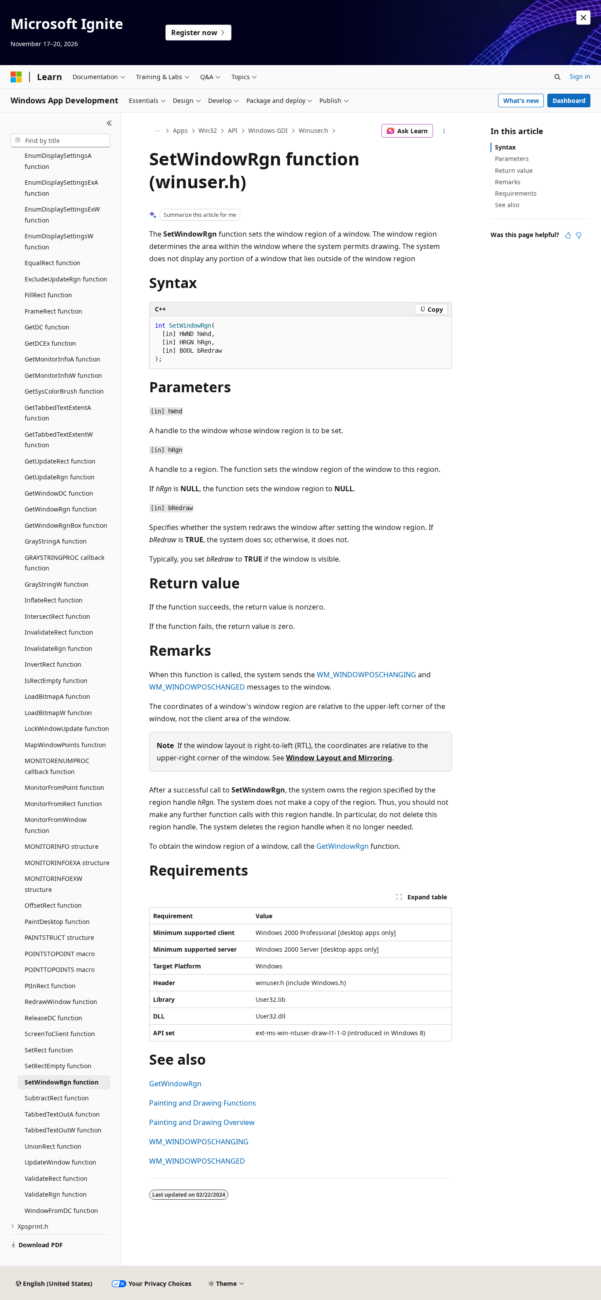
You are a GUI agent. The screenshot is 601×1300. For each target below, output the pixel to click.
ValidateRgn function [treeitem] (56, 1194)
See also (507, 205)
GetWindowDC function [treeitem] (59, 493)
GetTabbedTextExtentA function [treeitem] (58, 413)
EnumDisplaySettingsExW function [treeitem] (62, 214)
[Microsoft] (16, 77)
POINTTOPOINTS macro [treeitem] (60, 969)
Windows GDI (268, 130)
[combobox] (60, 141)
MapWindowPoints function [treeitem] (65, 745)
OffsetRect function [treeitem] (53, 905)
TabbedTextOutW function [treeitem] (63, 1130)
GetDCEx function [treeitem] (50, 343)
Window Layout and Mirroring (339, 758)
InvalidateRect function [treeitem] (59, 632)
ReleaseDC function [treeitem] (53, 1018)
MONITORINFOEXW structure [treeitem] (53, 884)
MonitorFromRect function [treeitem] (63, 804)
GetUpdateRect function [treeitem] (60, 461)
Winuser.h (313, 130)
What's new (521, 100)
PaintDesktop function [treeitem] (57, 921)
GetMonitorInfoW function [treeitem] (63, 375)
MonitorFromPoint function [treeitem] (64, 787)
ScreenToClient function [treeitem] (60, 1034)
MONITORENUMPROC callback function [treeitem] (57, 766)
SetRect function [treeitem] (49, 1050)
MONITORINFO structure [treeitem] (62, 846)
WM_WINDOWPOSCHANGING (366, 674)
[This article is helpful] (568, 235)
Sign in (580, 76)
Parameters (512, 158)
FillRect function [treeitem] (48, 295)
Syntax (505, 147)
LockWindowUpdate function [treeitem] (67, 728)
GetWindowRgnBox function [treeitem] (66, 525)
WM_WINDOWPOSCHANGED (197, 687)
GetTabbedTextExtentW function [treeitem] (59, 439)
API (233, 130)
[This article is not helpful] (578, 235)
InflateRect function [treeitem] (54, 600)
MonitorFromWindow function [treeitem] (56, 825)
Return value (514, 170)
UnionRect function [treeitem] (53, 1146)
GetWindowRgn (342, 846)
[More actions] (444, 131)
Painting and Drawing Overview (202, 1122)
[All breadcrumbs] (157, 131)
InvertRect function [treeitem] (53, 664)
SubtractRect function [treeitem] (57, 1098)
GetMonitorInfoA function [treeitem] (62, 359)
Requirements (516, 193)
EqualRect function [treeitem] (53, 263)
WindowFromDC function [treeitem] (61, 1210)
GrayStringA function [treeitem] (56, 541)
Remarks (507, 182)
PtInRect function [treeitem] (50, 986)
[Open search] (557, 77)
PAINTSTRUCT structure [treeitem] (59, 937)
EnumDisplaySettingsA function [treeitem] (58, 161)
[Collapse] (109, 123)
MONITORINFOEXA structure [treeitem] (67, 862)
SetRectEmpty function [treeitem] (58, 1066)
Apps (180, 130)
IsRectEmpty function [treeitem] (56, 680)
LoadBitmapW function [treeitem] (58, 712)
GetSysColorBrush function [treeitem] (64, 391)
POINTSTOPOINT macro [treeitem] (60, 953)
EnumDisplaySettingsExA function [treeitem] (61, 187)
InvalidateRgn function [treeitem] (58, 648)
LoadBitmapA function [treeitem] (57, 696)
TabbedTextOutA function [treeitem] (62, 1114)
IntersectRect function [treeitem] (57, 616)
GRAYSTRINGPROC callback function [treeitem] (64, 563)
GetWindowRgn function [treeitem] (61, 509)
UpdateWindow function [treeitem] (60, 1162)
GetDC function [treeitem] (47, 327)
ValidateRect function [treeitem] (56, 1178)
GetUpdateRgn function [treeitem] (60, 477)
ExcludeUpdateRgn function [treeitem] (66, 279)
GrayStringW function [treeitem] (56, 584)
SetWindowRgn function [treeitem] (62, 1082)
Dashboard (569, 100)
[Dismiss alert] (583, 18)
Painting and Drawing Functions (202, 1103)
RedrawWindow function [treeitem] (61, 1001)
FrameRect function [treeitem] (53, 311)
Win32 (207, 130)
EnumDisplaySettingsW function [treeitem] (59, 241)
